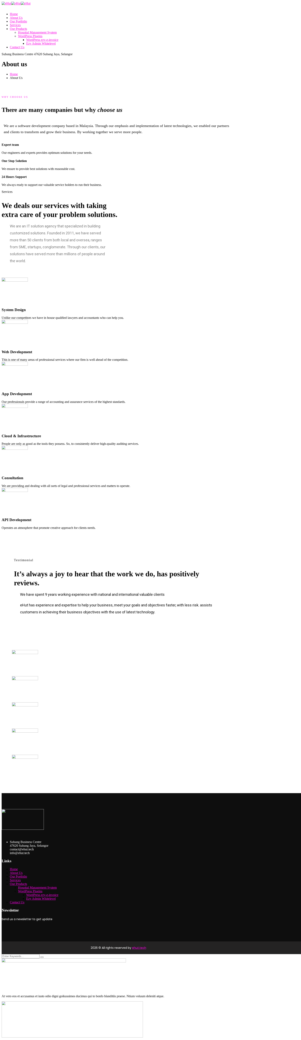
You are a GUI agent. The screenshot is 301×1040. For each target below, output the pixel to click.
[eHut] (6, 3)
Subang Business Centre (17, 54)
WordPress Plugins (30, 891)
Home (14, 74)
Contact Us (17, 902)
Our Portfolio (18, 876)
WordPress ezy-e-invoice (42, 895)
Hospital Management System (37, 887)
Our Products (18, 884)
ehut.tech (139, 948)
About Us (16, 873)
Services (15, 880)
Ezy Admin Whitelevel (41, 898)
